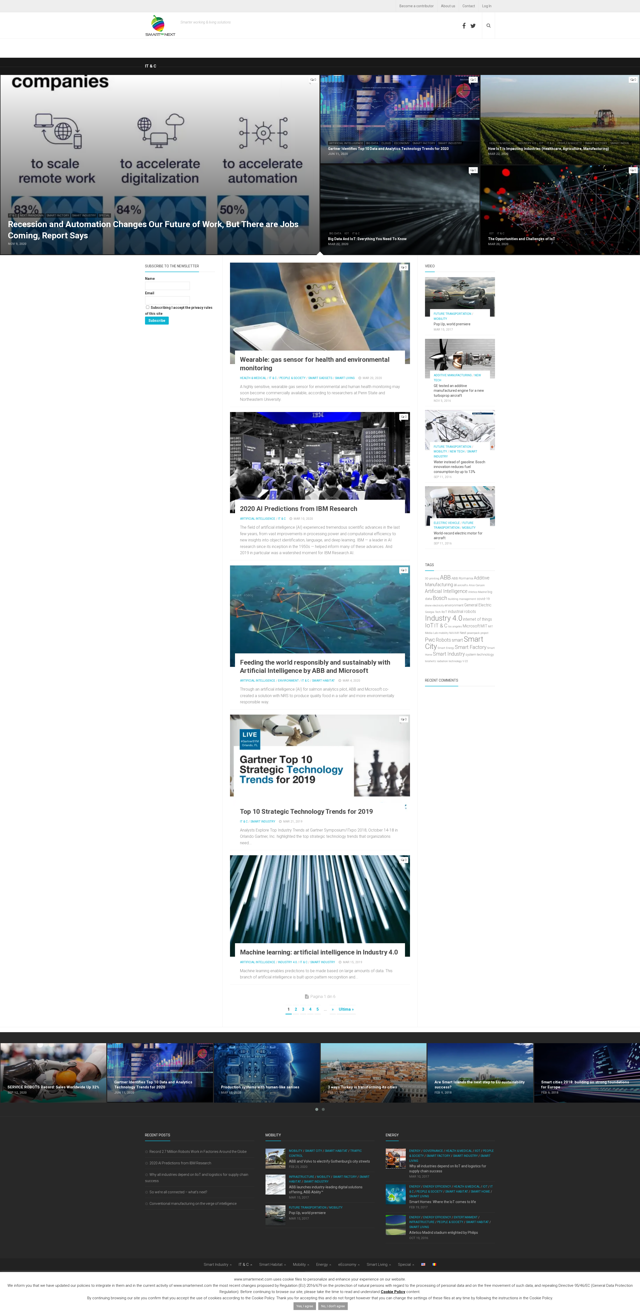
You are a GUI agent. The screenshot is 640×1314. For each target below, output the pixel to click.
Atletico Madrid (477, 592)
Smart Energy (446, 648)
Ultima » (346, 1009)
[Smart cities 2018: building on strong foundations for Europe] (587, 1073)
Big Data (372, 143)
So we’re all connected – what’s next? (178, 1192)
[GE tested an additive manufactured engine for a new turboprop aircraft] (460, 358)
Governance (433, 1151)
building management (462, 599)
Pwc (430, 640)
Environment (288, 680)
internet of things (477, 619)
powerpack (473, 633)
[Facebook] (464, 26)
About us (448, 6)
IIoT (444, 612)
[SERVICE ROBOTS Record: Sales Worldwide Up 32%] (53, 1073)
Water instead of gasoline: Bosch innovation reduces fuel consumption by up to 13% (459, 467)
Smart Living (345, 378)
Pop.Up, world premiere (452, 324)
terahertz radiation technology (443, 661)
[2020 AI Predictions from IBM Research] (320, 462)
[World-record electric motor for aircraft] (460, 506)
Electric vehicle (447, 523)
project (484, 633)
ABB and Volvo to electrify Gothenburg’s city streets (329, 1161)
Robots (443, 640)
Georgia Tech (433, 612)
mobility (443, 633)
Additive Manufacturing (453, 375)
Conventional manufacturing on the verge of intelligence (193, 1204)
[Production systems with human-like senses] (267, 1073)
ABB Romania (462, 578)
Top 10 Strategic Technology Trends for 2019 (306, 811)
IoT (541, 143)
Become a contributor (417, 6)
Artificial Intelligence (346, 143)
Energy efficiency (437, 1186)
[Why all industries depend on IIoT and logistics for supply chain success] (396, 1159)
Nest (463, 633)
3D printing (432, 578)
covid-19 (483, 599)
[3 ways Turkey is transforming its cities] (373, 1073)
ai (455, 584)
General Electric (478, 605)
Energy (414, 1151)
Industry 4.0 (527, 143)
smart (457, 640)
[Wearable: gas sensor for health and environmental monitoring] (320, 313)
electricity (438, 605)
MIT (483, 626)
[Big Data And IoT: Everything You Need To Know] (400, 210)
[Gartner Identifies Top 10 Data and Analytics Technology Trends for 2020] (400, 119)
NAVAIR (454, 633)
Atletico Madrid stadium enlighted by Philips (443, 1233)
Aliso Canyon (477, 585)
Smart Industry (84, 215)
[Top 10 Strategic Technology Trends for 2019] (320, 765)
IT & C (13, 215)
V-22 (465, 661)
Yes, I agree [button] (304, 1306)
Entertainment (466, 1217)
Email (149, 293)
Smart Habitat (323, 680)
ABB (445, 577)
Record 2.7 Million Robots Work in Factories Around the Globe (198, 1152)
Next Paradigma (32, 215)
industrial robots (462, 611)
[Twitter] (473, 26)
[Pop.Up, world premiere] (460, 297)
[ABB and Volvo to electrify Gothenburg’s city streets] (276, 1159)
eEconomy (402, 143)
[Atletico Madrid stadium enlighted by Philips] (396, 1225)
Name (150, 279)
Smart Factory (58, 215)
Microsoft (471, 626)
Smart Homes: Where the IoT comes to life (442, 1202)
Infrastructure (301, 1177)
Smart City (313, 1151)
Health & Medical (501, 143)
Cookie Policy (393, 1292)
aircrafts (463, 585)
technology (485, 654)
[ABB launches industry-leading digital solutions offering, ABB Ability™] (276, 1185)
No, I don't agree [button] (333, 1306)
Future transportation (452, 314)
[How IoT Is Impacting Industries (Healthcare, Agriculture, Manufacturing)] (560, 119)
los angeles (455, 626)
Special (104, 215)
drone (428, 605)
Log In (487, 6)
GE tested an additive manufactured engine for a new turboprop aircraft (459, 391)
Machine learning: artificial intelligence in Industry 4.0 (319, 952)
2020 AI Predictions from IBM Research (298, 508)
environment (454, 605)
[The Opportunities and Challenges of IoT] (560, 210)
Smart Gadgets (320, 378)
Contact (468, 6)
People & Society (570, 143)
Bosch (440, 598)
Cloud (386, 143)
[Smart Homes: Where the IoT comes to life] (396, 1194)
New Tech (457, 451)
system (471, 654)
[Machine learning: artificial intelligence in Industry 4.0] (320, 906)
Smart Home (480, 1191)
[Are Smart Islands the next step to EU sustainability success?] (480, 1073)
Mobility (440, 319)
